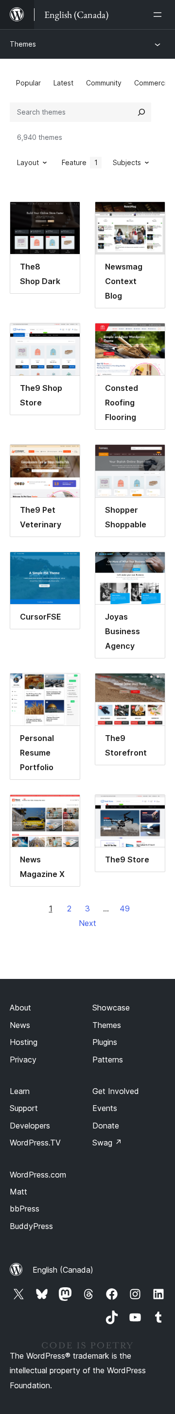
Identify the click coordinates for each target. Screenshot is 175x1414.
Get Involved (115, 1091)
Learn (20, 1091)
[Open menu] (159, 14)
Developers (30, 1125)
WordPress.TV (35, 1142)
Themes (23, 44)
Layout (28, 162)
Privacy (23, 1059)
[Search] (141, 112)
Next (87, 923)
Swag (107, 1142)
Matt (18, 1191)
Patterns (107, 1059)
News (20, 1025)
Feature (80, 162)
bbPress (24, 1208)
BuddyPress (31, 1226)
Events (104, 1108)
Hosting (23, 1042)
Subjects (127, 162)
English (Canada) (63, 1270)
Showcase (111, 1007)
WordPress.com (38, 1174)
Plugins (104, 1042)
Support (24, 1108)
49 (125, 908)
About (20, 1007)
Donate (105, 1125)
